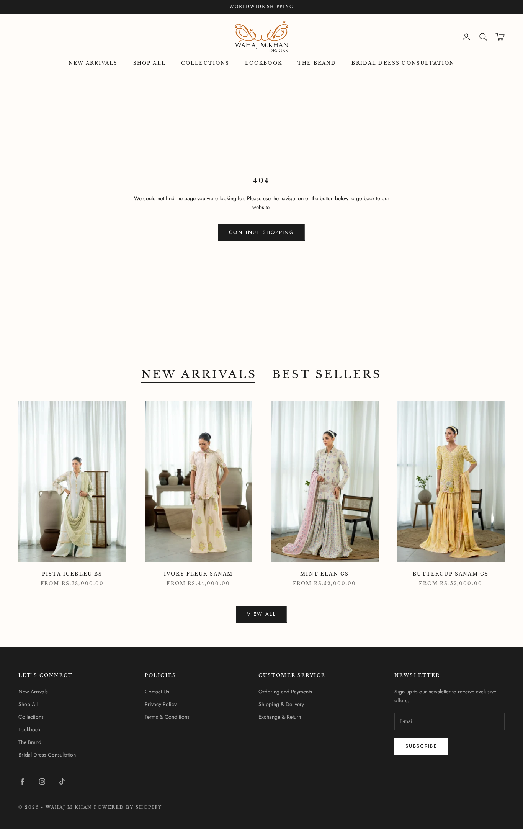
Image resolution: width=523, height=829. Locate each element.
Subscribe (421, 746)
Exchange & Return (279, 717)
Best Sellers (327, 374)
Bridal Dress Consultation (402, 63)
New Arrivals (93, 63)
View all (261, 614)
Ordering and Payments (285, 691)
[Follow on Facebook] (22, 781)
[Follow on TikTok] (62, 781)
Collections (205, 63)
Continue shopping (261, 232)
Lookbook (263, 63)
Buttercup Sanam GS (451, 574)
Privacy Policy (161, 704)
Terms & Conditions (167, 717)
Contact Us (157, 691)
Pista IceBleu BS (72, 574)
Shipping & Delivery (281, 704)
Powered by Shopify (128, 807)
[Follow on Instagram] (42, 781)
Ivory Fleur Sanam (198, 574)
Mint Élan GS (324, 574)
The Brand (316, 63)
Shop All (149, 63)
